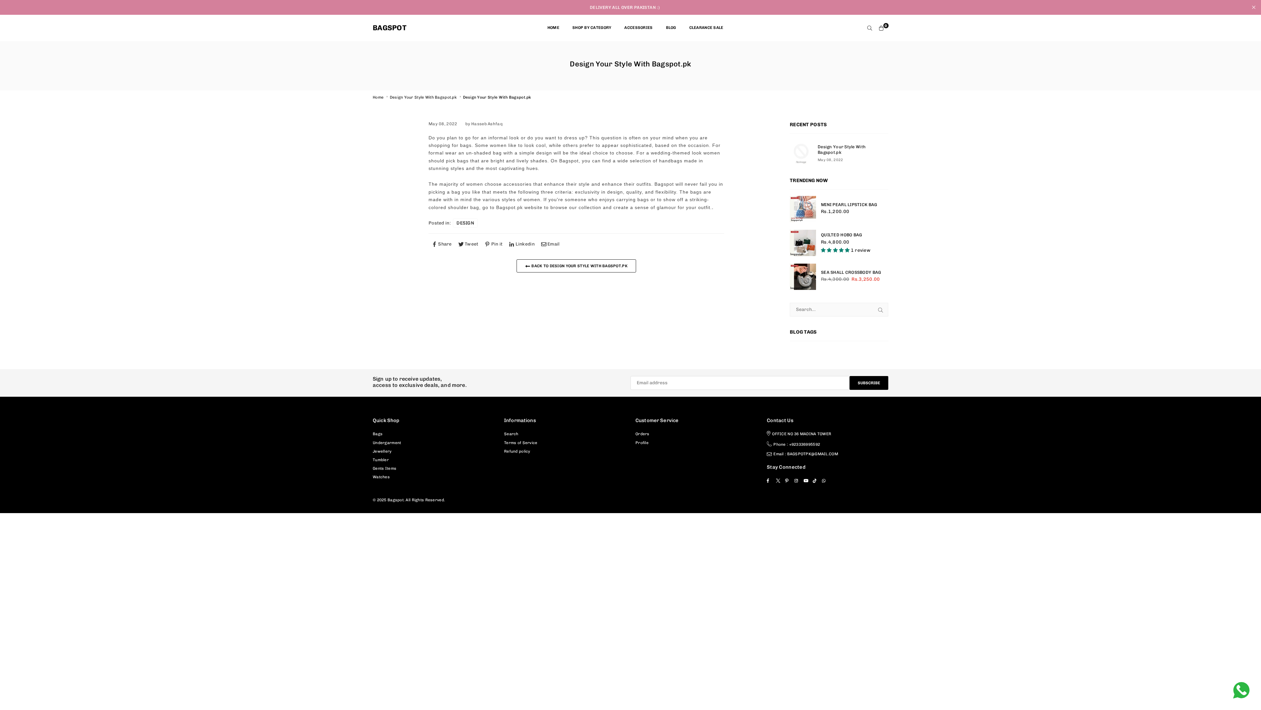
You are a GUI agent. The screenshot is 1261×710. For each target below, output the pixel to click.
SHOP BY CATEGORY (591, 27)
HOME (553, 27)
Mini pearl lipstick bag (849, 204)
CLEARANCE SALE (706, 27)
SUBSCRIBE (869, 383)
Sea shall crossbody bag (851, 272)
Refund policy (517, 451)
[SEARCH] (869, 28)
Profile (642, 442)
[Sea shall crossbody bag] (803, 276)
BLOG (671, 27)
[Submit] (880, 309)
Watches (381, 477)
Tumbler (381, 460)
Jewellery (382, 451)
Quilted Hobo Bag (841, 234)
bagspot (390, 28)
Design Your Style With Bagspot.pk (423, 97)
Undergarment (387, 442)
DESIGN (465, 223)
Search (511, 434)
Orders (642, 434)
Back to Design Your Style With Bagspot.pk (579, 266)
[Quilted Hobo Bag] (803, 242)
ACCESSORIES (638, 27)
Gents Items (384, 468)
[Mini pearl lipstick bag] (803, 209)
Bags (378, 434)
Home (378, 97)
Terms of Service (520, 442)
